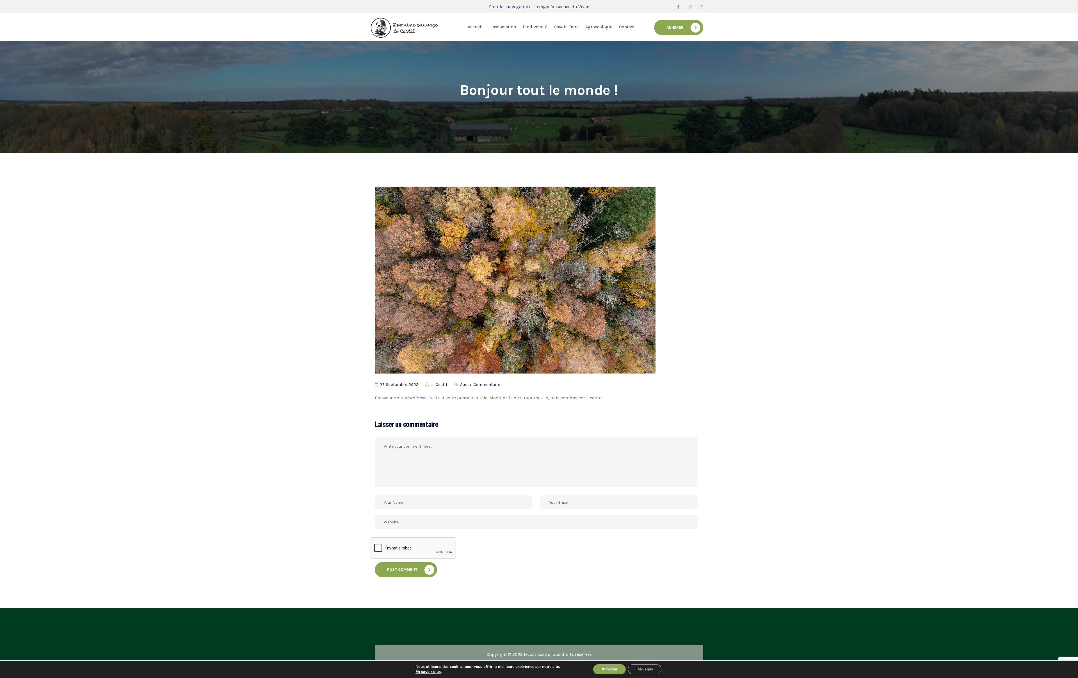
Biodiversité (535, 26)
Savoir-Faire (566, 26)
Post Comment (402, 569)
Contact (627, 26)
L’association (502, 26)
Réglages (644, 669)
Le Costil (438, 384)
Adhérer (675, 27)
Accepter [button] (609, 669)
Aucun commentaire (479, 384)
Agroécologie (598, 26)
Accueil (475, 26)
